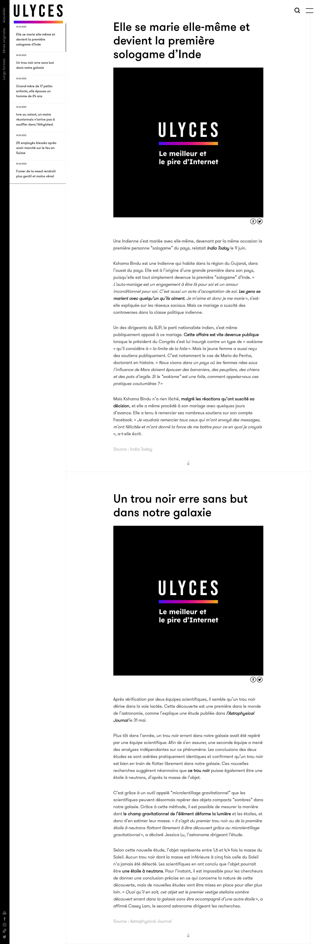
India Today (218, 248)
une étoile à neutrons (142, 871)
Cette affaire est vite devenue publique (221, 335)
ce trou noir (199, 770)
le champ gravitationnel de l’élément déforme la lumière (177, 814)
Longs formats (4, 69)
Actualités (4, 15)
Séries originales (4, 40)
